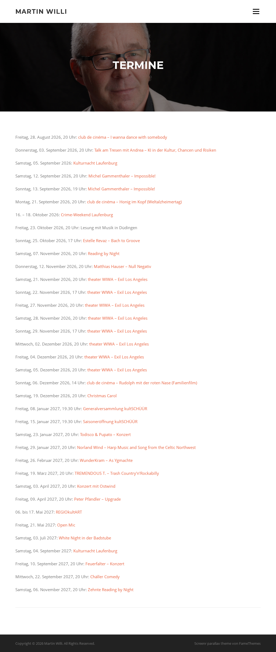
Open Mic (66, 525)
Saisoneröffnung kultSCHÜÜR (110, 421)
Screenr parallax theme (212, 643)
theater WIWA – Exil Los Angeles (117, 279)
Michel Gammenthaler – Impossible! (122, 176)
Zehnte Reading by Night (110, 589)
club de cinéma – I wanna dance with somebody (123, 137)
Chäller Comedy (105, 576)
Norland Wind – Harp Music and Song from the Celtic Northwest (136, 447)
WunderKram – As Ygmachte (106, 460)
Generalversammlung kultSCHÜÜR (115, 408)
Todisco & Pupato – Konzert (105, 434)
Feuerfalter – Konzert (104, 563)
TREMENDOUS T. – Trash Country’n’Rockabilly (117, 473)
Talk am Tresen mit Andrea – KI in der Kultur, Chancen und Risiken (154, 150)
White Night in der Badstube (85, 538)
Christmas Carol (102, 395)
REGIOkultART (69, 512)
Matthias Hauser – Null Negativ (122, 266)
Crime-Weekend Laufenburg (87, 214)
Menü (256, 11)
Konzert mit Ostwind (96, 486)
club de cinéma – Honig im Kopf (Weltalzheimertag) (134, 201)
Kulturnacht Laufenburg (95, 163)
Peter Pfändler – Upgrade (97, 499)
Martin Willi (41, 11)
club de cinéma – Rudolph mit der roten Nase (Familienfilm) (142, 382)
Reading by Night (103, 253)
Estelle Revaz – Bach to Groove (111, 240)
